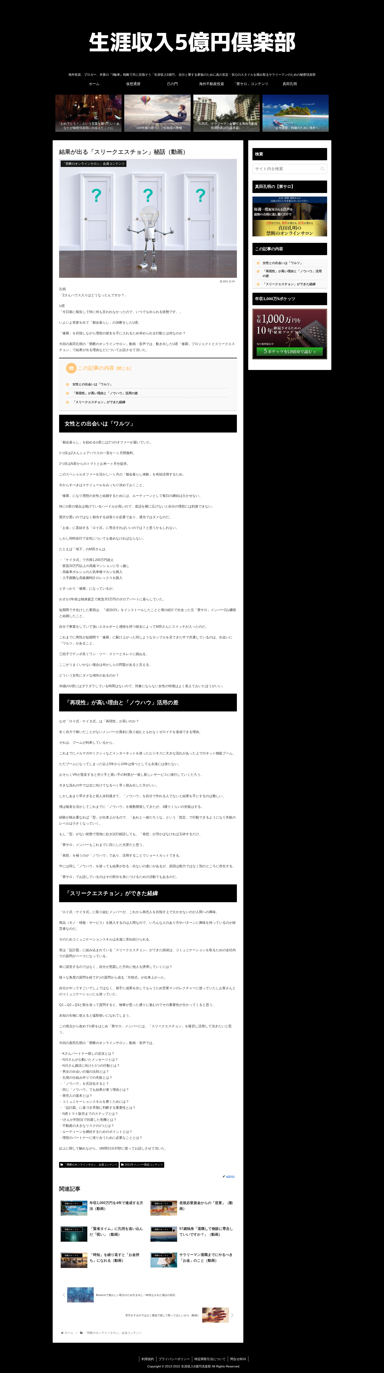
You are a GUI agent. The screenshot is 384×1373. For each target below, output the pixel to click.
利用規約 (148, 1359)
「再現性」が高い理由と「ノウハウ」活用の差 (105, 393)
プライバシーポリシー (174, 1359)
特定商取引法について (210, 1359)
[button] (322, 168)
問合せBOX (238, 1359)
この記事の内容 (96, 368)
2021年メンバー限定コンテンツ (144, 1164)
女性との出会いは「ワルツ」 (92, 384)
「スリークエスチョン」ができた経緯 (98, 402)
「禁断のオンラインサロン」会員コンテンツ (90, 1164)
